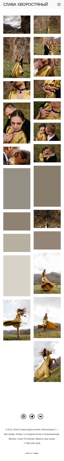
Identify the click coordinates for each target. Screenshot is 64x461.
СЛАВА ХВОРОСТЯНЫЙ (25, 4)
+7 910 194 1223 (32, 443)
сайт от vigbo (32, 453)
